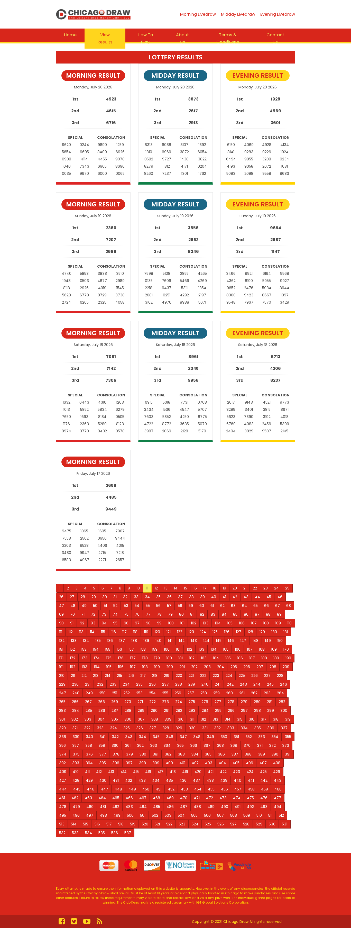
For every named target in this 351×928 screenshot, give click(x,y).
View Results (105, 38)
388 (248, 754)
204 (220, 666)
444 (63, 789)
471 (197, 797)
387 (234, 754)
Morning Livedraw (198, 14)
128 (250, 631)
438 (210, 780)
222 (203, 675)
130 (274, 631)
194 (97, 666)
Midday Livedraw (238, 14)
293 (192, 710)
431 (116, 780)
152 (72, 649)
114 (92, 631)
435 (169, 780)
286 (101, 710)
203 (207, 666)
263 (267, 693)
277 (218, 701)
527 (233, 824)
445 (76, 789)
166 (238, 649)
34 (147, 596)
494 (277, 806)
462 (74, 797)
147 (243, 640)
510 (259, 815)
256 (178, 693)
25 (287, 588)
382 (168, 754)
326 (139, 728)
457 (237, 789)
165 (225, 649)
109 (278, 623)
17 (205, 588)
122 (179, 631)
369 (233, 745)
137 (122, 640)
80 (181, 614)
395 (102, 763)
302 (74, 719)
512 (281, 815)
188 (264, 658)
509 (246, 815)
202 (194, 666)
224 (229, 675)
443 (277, 780)
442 (263, 780)
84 (224, 614)
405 (236, 763)
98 (148, 623)
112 (71, 631)
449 (132, 789)
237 (165, 684)
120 (157, 631)
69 (61, 614)
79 (170, 614)
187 (252, 658)
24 (276, 588)
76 (137, 614)
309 (167, 719)
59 (191, 605)
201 (182, 666)
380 (142, 754)
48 (72, 605)
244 (257, 684)
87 (257, 614)
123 (191, 631)
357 (75, 745)
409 (62, 771)
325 (126, 728)
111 (60, 631)
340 (89, 736)
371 (260, 745)
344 (142, 736)
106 (242, 623)
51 (105, 605)
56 (158, 605)
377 (102, 754)
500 (130, 815)
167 (250, 649)
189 (276, 658)
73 (104, 614)
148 (255, 640)
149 (268, 640)
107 (254, 623)
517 (109, 824)
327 (152, 728)
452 (171, 789)
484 (143, 806)
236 (152, 684)
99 (159, 623)
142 (181, 640)
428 (75, 780)
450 (145, 789)
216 (131, 675)
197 (133, 666)
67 (277, 605)
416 (148, 771)
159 (155, 649)
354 (274, 736)
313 (215, 719)
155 (107, 649)
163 (201, 649)
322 (87, 728)
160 (167, 649)
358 (88, 745)
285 (89, 710)
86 (246, 614)
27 (72, 596)
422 (223, 771)
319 (288, 719)
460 (278, 789)
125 (215, 631)
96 (126, 623)
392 (62, 763)
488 (197, 806)
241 (217, 684)
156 (119, 649)
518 (121, 824)
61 (212, 605)
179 (157, 658)
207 (259, 666)
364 (167, 745)
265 (62, 701)
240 (204, 684)
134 (86, 640)
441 (251, 780)
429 (89, 780)
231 (87, 684)
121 (169, 631)
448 (118, 789)
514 (74, 824)
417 (160, 771)
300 (283, 710)
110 (289, 623)
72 (93, 614)
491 (238, 806)
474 (237, 797)
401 (182, 763)
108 (266, 623)
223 (216, 675)
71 (83, 614)
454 (197, 789)
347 (183, 736)
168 (262, 649)
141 (170, 640)
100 (171, 623)
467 (142, 797)
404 (222, 763)
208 (273, 666)
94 (104, 623)
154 (96, 649)
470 (183, 797)
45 (268, 596)
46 (280, 596)
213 (95, 675)
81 (191, 614)
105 (230, 623)
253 (139, 693)
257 (191, 693)
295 (218, 710)
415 (136, 771)
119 (146, 631)
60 (201, 605)
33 (136, 596)
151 (61, 649)
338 (62, 736)
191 (61, 666)
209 (286, 666)
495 (62, 815)
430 (102, 780)
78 (159, 614)
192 (72, 666)
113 (81, 631)
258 (203, 693)
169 (274, 649)
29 (93, 596)
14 (176, 588)
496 (76, 815)
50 (95, 605)
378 (116, 754)
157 (131, 649)
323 (100, 728)
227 (267, 675)
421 (211, 771)
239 (191, 684)
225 (242, 675)
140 (158, 640)
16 (195, 588)
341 (102, 736)
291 (166, 710)
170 (286, 649)
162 (189, 649)
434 (156, 780)
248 (75, 693)
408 (276, 763)
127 (238, 631)
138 (134, 640)
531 (284, 824)
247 (62, 693)
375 (76, 754)
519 (132, 824)
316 (251, 719)
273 (165, 701)
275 (192, 701)
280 (257, 701)
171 (61, 658)
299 (270, 710)
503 (168, 815)
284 (75, 710)
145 (218, 640)
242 (230, 684)
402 (195, 763)
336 (270, 728)
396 (115, 763)
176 (121, 658)
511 (270, 815)
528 (246, 824)
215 (119, 675)
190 (288, 658)
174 (97, 658)
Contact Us (275, 38)
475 (250, 797)
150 (280, 640)
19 (224, 588)
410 (76, 771)
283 (62, 710)
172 (72, 658)
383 (181, 754)
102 (193, 623)
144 (206, 640)
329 (179, 728)
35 (158, 596)
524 (195, 824)
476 (263, 797)
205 (233, 666)
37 (180, 596)
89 (279, 614)
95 (115, 623)
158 (143, 649)
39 (202, 596)
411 (87, 771)
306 (127, 719)
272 (152, 701)
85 (235, 614)
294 (205, 710)
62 (222, 605)
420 (198, 771)
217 (143, 675)
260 (229, 693)
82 (202, 614)
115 (103, 631)
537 (127, 832)
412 (99, 771)
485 (156, 806)
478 (62, 806)
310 (180, 719)
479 (76, 806)
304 (101, 719)
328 (165, 728)
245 (270, 684)
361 (128, 745)
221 (191, 675)
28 (83, 596)
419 (185, 771)
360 (115, 745)
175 (109, 658)
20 (235, 588)
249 (89, 693)
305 (114, 719)
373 (285, 745)
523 (182, 824)
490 (224, 806)
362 (140, 745)
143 (194, 640)
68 (288, 605)
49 (84, 605)
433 (142, 780)
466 (129, 797)
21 (244, 588)
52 (115, 605)
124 (203, 631)
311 (192, 719)
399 (155, 763)
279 (244, 701)
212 (84, 675)
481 (103, 806)
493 (263, 806)
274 (178, 701)
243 (243, 684)
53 (126, 605)
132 (61, 640)
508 (233, 815)
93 (93, 623)
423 (236, 771)
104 (218, 623)
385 (208, 754)
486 (170, 806)
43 (246, 596)
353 (261, 736)
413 (111, 771)
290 (154, 710)
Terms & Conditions (227, 38)
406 (249, 763)
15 (185, 588)
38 (191, 596)
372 (272, 745)
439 (223, 780)
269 (114, 701)
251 (114, 693)
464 (102, 797)
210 (61, 675)
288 (128, 710)
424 (250, 771)
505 (194, 815)
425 (263, 771)
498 (103, 815)
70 (72, 614)
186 (240, 658)
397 (129, 763)
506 (207, 815)
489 (211, 806)
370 (247, 745)
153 (84, 649)
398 (142, 763)
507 (220, 815)
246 (283, 684)
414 (124, 771)
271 (140, 701)
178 (145, 658)
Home (70, 35)
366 (193, 745)
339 (75, 736)
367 (207, 745)
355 (288, 736)
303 (87, 719)
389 (261, 754)
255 (165, 693)
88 (268, 614)
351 (236, 736)
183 (204, 658)
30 (104, 596)
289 (141, 710)
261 (242, 693)
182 (192, 658)
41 (224, 596)
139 (146, 640)
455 (211, 789)
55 (148, 605)
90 (61, 623)
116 (114, 631)
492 (250, 806)
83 (213, 614)
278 (231, 701)
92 (82, 623)
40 (213, 596)
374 (62, 754)
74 (115, 614)
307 (141, 719)
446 (90, 789)
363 (153, 745)
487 (183, 806)
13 (166, 588)
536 (114, 832)
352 (248, 736)
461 (62, 797)
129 (262, 631)
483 (129, 806)
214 (107, 675)
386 (221, 754)
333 (230, 728)
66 (266, 605)
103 (205, 623)
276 (204, 701)
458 (251, 789)
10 (138, 588)
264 (280, 693)
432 (128, 780)
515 (85, 824)
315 (239, 719)
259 (216, 693)
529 (259, 824)
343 (128, 736)
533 (75, 832)
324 (113, 728)
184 (216, 658)
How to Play (145, 38)
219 (166, 675)
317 (263, 719)
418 (173, 771)
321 (75, 728)
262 (254, 693)
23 (265, 588)
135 (98, 640)
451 (158, 789)
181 (180, 658)
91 (71, 623)
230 (75, 684)
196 (121, 666)
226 (254, 675)
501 (142, 815)
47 (61, 605)
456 (224, 789)
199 (157, 666)
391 (287, 754)
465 (115, 797)
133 (74, 640)
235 (139, 684)
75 (126, 614)
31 (115, 596)
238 (178, 684)
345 (156, 736)
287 (115, 710)
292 (179, 710)
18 (214, 588)
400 (169, 763)
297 (244, 710)
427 (62, 780)
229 (62, 684)
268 (101, 701)
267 (88, 701)
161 (178, 649)
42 (235, 596)
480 (90, 806)
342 (115, 736)
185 (228, 658)
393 (75, 763)
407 (263, 763)
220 (179, 675)
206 (246, 666)
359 (101, 745)
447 (104, 789)
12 (156, 588)
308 (154, 719)
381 (155, 754)
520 (145, 824)
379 (129, 754)
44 (257, 596)
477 (277, 797)
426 (276, 771)
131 (285, 631)
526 (220, 824)
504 (181, 815)
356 (62, 745)
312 (203, 719)
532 (62, 832)
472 (209, 797)
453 (184, 789)
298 (257, 710)
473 (223, 797)
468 (156, 797)
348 (196, 736)
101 (182, 623)
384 (194, 754)
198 (145, 666)
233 (113, 684)
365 (180, 745)
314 (227, 719)
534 (88, 832)
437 (196, 780)
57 (169, 605)
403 (208, 763)
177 (133, 658)
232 (100, 684)
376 (89, 754)
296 (231, 710)
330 (192, 728)
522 (169, 824)
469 (170, 797)
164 (214, 649)
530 (272, 824)
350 (223, 736)
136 (110, 640)
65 (255, 605)
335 (257, 728)
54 (137, 605)
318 (276, 719)
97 (137, 623)
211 (73, 675)
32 (125, 596)
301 (62, 719)
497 (89, 815)
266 (75, 701)
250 (102, 693)
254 (152, 693)
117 (124, 631)
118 (135, 631)
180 (169, 658)
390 (274, 754)
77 (148, 614)
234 (126, 684)
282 (282, 701)
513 (61, 824)
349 (210, 736)
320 (62, 728)
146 (231, 640)
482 (115, 806)
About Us (182, 38)
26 (61, 596)
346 (169, 736)
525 (208, 824)
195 (109, 666)
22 (255, 588)
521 (157, 824)
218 (155, 675)
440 (237, 780)
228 (280, 675)
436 (183, 780)
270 (127, 701)
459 (264, 789)
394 (89, 763)
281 (269, 701)
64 (244, 605)
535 (101, 832)
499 (117, 815)
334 (244, 728)
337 (284, 728)
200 (169, 666)
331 (205, 728)
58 (180, 605)
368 (220, 745)
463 (88, 797)
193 (84, 666)
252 (127, 693)
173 (84, 658)
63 (233, 605)
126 (226, 631)
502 (155, 815)
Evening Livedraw (277, 14)
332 (217, 728)
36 (169, 596)
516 (97, 824)
